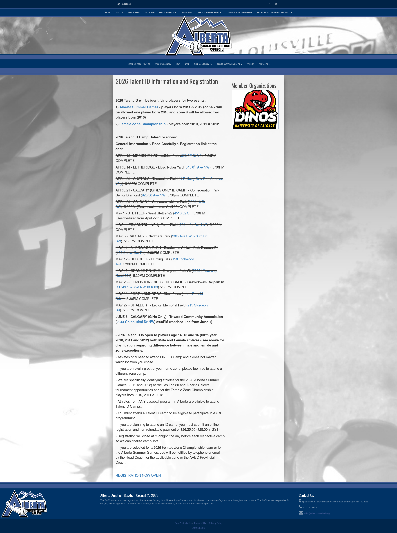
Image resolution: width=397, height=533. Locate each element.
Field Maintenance (202, 64)
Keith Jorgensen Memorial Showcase (273, 12)
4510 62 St (182, 212)
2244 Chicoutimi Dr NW (135, 321)
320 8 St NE (191, 155)
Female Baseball (166, 12)
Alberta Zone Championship (238, 12)
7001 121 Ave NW (193, 224)
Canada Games (187, 12)
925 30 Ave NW (153, 194)
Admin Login (198, 527)
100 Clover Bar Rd (130, 252)
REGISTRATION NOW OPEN (138, 475)
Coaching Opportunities (138, 64)
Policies (250, 64)
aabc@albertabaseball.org (317, 513)
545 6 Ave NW (198, 166)
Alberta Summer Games (208, 12)
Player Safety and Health (229, 64)
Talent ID (149, 12)
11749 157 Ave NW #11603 (137, 286)
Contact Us (264, 64)
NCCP (187, 64)
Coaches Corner (162, 64)
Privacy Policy (216, 523)
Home (107, 12)
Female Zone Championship (142, 123)
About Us (118, 12)
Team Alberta (134, 12)
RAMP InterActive (183, 523)
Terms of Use (200, 523)
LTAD (178, 64)
